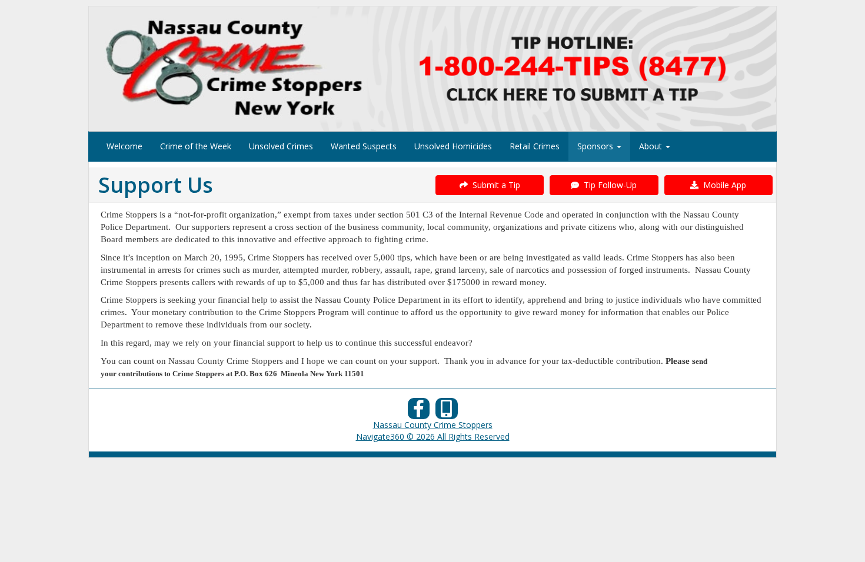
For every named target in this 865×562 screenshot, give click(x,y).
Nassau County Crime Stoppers (433, 424)
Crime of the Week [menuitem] (195, 146)
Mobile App (722, 184)
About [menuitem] (651, 146)
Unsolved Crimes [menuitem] (281, 146)
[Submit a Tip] (432, 68)
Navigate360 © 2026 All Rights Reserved (433, 436)
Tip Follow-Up (608, 184)
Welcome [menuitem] (124, 146)
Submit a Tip (494, 184)
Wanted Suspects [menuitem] (364, 146)
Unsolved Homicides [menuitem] (453, 146)
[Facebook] (419, 411)
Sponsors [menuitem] (596, 146)
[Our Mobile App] (446, 411)
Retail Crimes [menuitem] (535, 146)
